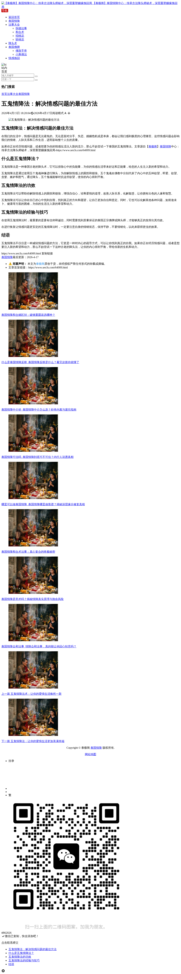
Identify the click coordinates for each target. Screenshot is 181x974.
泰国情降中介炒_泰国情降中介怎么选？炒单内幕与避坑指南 (38, 409)
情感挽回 (14, 58)
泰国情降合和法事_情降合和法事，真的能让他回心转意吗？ (38, 646)
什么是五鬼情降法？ (21, 952)
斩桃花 (20, 39)
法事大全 (14, 24)
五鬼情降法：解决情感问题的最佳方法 (32, 949)
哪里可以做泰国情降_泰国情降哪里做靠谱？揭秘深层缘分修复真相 (43, 504)
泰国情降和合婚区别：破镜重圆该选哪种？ (28, 314)
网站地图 (90, 754)
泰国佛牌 (14, 46)
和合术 (20, 32)
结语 (11, 964)
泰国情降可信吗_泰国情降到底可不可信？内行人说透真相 (37, 456)
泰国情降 (14, 20)
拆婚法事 (21, 28)
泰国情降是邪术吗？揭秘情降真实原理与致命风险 (32, 599)
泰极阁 (152, 146)
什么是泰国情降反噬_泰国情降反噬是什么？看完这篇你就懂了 (40, 362)
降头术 (12, 43)
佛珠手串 (21, 50)
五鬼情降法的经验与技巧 (24, 960)
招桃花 (20, 35)
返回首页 (14, 17)
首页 (4, 93)
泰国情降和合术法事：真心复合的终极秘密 (28, 551)
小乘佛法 (21, 54)
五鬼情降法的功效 (19, 956)
